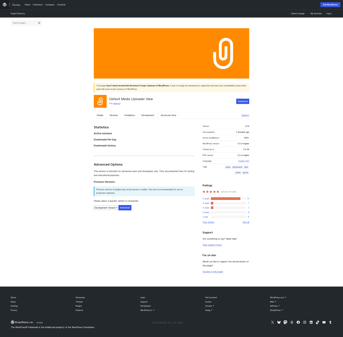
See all (246, 222)
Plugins (79, 306)
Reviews (114, 115)
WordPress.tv (147, 310)
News (13, 302)
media (238, 173)
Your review (208, 222)
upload (245, 173)
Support (245, 115)
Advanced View (168, 115)
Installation (129, 115)
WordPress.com (278, 297)
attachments (237, 167)
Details (100, 115)
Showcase (80, 297)
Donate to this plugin (213, 271)
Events (208, 302)
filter (246, 167)
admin (228, 167)
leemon (116, 103)
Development (147, 115)
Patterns (79, 310)
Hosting (14, 306)
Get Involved (211, 297)
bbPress (275, 306)
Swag (208, 310)
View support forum (212, 245)
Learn (142, 297)
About (13, 297)
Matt (273, 302)
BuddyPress (276, 310)
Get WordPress (330, 4)
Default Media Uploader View (131, 99)
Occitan (39, 322)
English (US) (243, 161)
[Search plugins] (39, 23)
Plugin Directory (18, 13)
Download (242, 101)
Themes (79, 302)
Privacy (14, 310)
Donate (209, 306)
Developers (145, 306)
